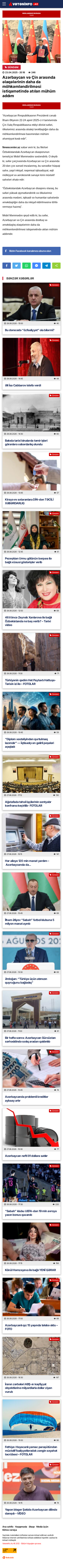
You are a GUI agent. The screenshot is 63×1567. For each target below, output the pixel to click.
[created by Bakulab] (8, 1557)
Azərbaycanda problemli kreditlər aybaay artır (26, 1098)
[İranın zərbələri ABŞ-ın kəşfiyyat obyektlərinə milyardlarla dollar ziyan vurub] (31, 1358)
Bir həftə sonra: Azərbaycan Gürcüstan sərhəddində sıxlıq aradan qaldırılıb (30, 1039)
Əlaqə (32, 1526)
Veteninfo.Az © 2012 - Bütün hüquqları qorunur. (21, 1543)
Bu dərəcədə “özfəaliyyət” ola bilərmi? (29, 330)
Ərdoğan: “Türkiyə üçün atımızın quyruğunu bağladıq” (26, 980)
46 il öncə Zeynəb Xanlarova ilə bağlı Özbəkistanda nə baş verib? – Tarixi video (28, 621)
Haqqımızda (21, 1526)
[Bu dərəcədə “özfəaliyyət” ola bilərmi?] (31, 304)
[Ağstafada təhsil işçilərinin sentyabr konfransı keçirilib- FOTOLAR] (31, 776)
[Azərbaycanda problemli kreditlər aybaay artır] (31, 1071)
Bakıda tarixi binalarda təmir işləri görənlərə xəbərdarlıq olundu (26, 442)
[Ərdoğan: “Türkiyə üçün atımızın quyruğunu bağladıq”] (31, 953)
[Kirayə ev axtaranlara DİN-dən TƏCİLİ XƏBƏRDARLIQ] (31, 473)
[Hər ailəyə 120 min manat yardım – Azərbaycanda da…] (31, 835)
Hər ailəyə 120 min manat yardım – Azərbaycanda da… (27, 862)
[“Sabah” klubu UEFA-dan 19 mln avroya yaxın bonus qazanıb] (31, 1185)
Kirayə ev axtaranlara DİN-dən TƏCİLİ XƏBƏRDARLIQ (29, 501)
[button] (56, 266)
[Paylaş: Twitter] (16, 266)
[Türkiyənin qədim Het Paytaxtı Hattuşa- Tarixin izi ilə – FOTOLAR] (31, 654)
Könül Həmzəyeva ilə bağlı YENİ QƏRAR (30, 1270)
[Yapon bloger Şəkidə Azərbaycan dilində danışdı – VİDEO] (31, 1483)
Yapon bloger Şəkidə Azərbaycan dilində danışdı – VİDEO (31, 1511)
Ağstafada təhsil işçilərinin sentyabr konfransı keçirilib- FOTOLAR (28, 803)
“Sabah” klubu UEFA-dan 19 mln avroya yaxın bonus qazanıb (31, 1212)
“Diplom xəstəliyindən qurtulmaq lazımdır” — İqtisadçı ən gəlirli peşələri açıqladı (29, 742)
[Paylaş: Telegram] (46, 266)
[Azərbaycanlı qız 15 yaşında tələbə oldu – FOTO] (31, 1299)
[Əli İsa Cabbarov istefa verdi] (31, 359)
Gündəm (13, 67)
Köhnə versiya (9, 1529)
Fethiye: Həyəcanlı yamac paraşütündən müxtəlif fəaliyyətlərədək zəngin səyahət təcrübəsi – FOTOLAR (31, 1450)
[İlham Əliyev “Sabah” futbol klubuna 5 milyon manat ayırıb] (31, 894)
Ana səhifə (7, 1526)
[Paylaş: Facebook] (6, 266)
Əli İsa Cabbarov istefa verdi (23, 385)
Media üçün (42, 1526)
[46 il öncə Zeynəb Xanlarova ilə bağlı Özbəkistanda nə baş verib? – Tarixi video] (31, 591)
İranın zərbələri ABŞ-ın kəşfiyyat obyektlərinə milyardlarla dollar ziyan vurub (28, 1387)
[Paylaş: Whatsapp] (26, 266)
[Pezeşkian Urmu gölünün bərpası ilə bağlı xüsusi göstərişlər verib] (31, 532)
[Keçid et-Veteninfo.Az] (23, 4)
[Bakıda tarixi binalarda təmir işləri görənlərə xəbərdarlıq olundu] (31, 414)
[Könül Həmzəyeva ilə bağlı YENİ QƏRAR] (31, 1244)
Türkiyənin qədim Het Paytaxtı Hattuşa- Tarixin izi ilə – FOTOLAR (30, 682)
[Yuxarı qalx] (54, 1558)
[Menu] (5, 4)
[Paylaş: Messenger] (36, 266)
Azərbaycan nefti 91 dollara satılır (26, 1156)
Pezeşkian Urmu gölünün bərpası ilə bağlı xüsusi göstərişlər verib (28, 560)
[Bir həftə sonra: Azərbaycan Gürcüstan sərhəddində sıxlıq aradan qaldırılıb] (31, 1012)
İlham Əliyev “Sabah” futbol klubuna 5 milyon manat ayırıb (29, 921)
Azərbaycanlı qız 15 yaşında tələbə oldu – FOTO (31, 1327)
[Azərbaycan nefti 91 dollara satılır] (31, 1130)
